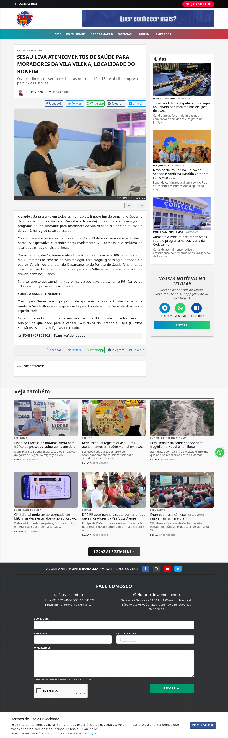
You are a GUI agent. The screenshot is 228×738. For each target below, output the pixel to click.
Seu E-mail (42, 633)
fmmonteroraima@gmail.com (74, 605)
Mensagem (42, 648)
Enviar (170, 688)
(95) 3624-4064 (62, 600)
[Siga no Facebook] (145, 568)
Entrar (182, 325)
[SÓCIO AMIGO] (148, 18)
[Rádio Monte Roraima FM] (46, 18)
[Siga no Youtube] (167, 568)
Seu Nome (41, 618)
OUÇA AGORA (197, 4)
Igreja (144, 34)
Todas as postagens (113, 551)
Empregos (163, 34)
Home (57, 34)
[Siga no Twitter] (178, 568)
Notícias (125, 34)
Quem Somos (76, 34)
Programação (102, 34)
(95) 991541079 (84, 600)
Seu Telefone (126, 633)
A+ (141, 205)
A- (128, 205)
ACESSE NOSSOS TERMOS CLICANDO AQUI (70, 733)
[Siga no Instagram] (156, 568)
